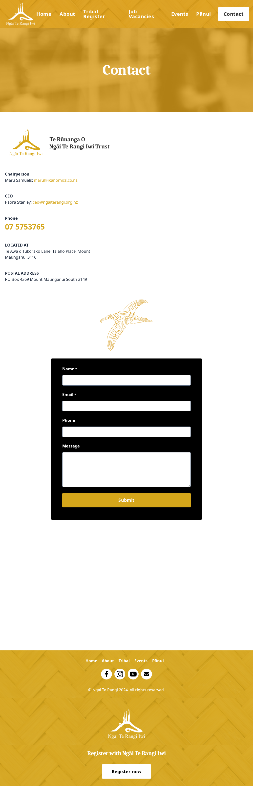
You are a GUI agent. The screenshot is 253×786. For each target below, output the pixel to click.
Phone (11, 218)
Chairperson (17, 174)
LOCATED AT (16, 245)
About (67, 14)
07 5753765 (25, 227)
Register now (126, 771)
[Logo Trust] (20, 14)
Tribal (124, 660)
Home (43, 14)
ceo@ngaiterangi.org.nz (55, 202)
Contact (234, 14)
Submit (126, 500)
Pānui (203, 14)
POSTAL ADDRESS (22, 273)
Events (179, 14)
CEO (9, 196)
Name (69, 369)
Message (71, 446)
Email (69, 394)
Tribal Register (94, 14)
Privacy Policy (126, 695)
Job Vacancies (141, 14)
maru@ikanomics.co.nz (56, 180)
